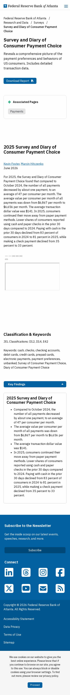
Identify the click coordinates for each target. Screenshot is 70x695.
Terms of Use (12, 634)
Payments (16, 111)
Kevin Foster (12, 164)
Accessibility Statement (19, 619)
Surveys (39, 22)
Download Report (21, 81)
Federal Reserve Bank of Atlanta (25, 18)
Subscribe (35, 550)
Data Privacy (12, 626)
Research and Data (16, 22)
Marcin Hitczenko (32, 164)
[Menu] (66, 6)
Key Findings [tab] (16, 384)
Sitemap (9, 642)
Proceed (35, 685)
